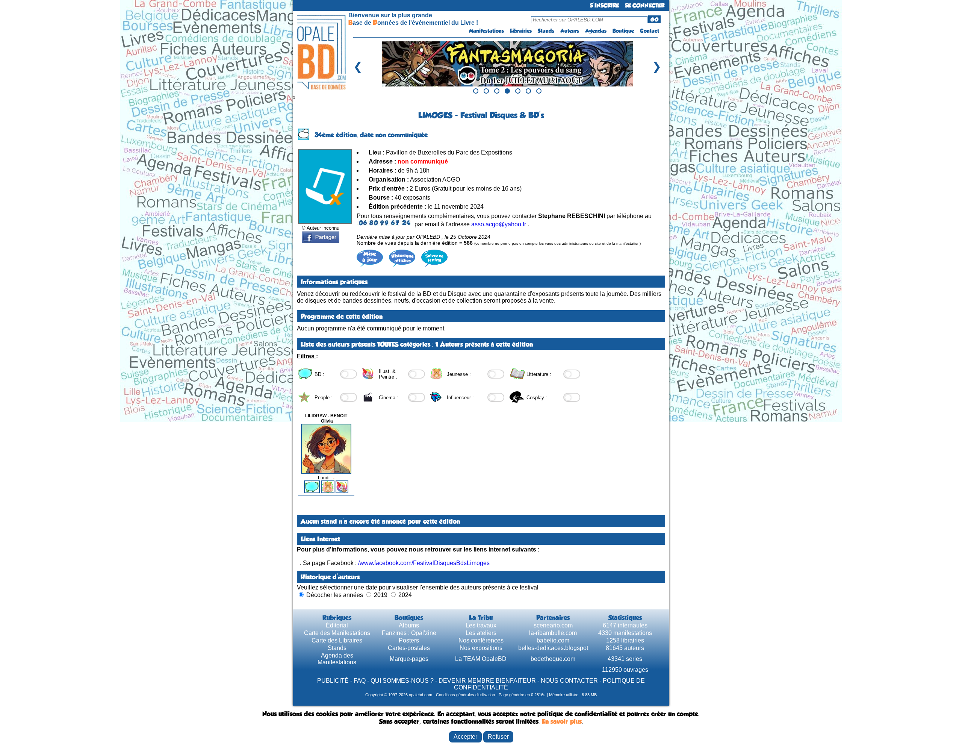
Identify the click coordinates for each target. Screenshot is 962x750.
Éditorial (337, 625)
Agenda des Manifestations (337, 658)
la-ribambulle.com (553, 633)
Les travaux (481, 625)
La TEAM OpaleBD (481, 659)
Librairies (521, 31)
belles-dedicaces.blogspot (553, 648)
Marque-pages (409, 659)
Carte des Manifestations (337, 633)
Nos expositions (481, 648)
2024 (405, 595)
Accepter (465, 736)
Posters (409, 640)
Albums (409, 625)
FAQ (360, 680)
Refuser (498, 736)
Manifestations (486, 31)
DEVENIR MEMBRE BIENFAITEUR (487, 680)
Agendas (596, 31)
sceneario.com (553, 625)
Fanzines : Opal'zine (409, 633)
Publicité (333, 680)
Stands (546, 31)
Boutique (623, 31)
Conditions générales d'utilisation (465, 694)
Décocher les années (334, 595)
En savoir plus (562, 721)
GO (654, 20)
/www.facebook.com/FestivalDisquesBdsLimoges (424, 563)
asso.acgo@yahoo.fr (498, 224)
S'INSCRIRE (604, 5)
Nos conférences (481, 640)
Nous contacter (569, 680)
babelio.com (553, 640)
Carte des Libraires (337, 640)
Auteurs (569, 31)
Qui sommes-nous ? (402, 680)
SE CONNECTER (644, 5)
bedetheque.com (553, 659)
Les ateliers (481, 633)
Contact (649, 31)
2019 (380, 595)
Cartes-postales (409, 648)
